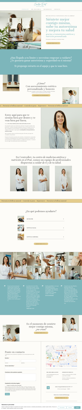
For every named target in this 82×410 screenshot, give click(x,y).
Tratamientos (47, 9)
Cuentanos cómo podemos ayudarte (13, 372)
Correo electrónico (10, 365)
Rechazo (70, 407)
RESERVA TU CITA (41, 0)
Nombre (6, 362)
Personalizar (62, 407)
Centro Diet (25, 9)
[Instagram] (48, 387)
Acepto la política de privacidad (14, 385)
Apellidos (23, 362)
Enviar (7, 394)
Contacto (57, 9)
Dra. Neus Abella (36, 9)
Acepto (77, 407)
